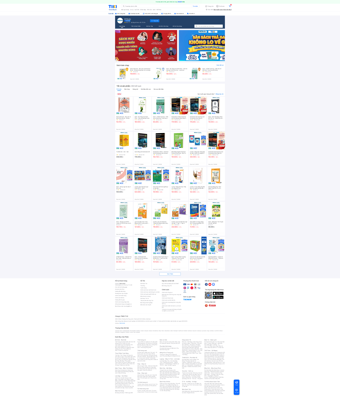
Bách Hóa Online (165, 381)
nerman (190, 330)
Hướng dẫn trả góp (120, 299)
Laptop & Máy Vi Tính (194, 350)
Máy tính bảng (122, 373)
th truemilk (133, 330)
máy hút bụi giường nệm (213, 390)
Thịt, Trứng (123, 355)
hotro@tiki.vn (128, 304)
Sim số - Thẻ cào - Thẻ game (195, 378)
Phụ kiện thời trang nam (169, 349)
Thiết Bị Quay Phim (213, 377)
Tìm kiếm (195, 6)
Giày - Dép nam (142, 373)
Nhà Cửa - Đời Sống (166, 368)
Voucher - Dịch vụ (187, 371)
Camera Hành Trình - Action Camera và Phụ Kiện (214, 373)
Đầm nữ (143, 341)
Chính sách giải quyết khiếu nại (148, 294)
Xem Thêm (170, 274)
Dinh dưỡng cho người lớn (124, 347)
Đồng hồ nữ (169, 354)
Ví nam (139, 390)
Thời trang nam (142, 350)
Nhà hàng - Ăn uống (190, 375)
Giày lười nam (140, 375)
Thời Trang (196, 341)
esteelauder (126, 330)
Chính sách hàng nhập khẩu (122, 302)
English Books (191, 392)
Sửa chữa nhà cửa (167, 371)
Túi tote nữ (147, 385)
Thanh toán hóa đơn (187, 373)
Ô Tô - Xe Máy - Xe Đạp (189, 381)
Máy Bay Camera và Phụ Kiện (214, 377)
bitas (221, 330)
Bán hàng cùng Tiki (167, 285)
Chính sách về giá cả (167, 292)
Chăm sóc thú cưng (165, 383)
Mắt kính (174, 348)
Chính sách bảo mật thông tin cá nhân (150, 292)
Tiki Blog (142, 285)
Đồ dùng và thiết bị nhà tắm (170, 374)
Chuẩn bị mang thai (123, 350)
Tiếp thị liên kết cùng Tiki (146, 300)
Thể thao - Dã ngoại (189, 344)
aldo (172, 330)
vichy (131, 332)
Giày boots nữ (143, 368)
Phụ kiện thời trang (165, 346)
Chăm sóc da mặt (119, 378)
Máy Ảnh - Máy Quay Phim (212, 368)
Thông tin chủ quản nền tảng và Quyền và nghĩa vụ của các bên (172, 310)
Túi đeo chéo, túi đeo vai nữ (144, 384)
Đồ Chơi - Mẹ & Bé (120, 340)
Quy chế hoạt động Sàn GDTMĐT (170, 283)
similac (212, 330)
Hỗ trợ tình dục (128, 386)
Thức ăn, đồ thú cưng (123, 363)
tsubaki (138, 332)
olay (208, 330)
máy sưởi (206, 383)
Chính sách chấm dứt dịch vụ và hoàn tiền (171, 306)
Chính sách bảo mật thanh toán (148, 290)
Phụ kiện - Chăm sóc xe (188, 383)
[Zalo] (213, 284)
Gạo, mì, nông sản (123, 359)
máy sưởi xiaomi (216, 389)
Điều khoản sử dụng (145, 296)
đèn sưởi (212, 383)
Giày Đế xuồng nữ (147, 370)
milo (163, 330)
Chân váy (148, 344)
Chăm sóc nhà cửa (124, 365)
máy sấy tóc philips (215, 385)
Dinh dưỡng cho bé (123, 346)
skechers (167, 330)
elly (160, 330)
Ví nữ (153, 384)
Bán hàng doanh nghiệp (146, 302)
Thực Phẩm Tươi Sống (121, 353)
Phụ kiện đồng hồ (167, 356)
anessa (199, 330)
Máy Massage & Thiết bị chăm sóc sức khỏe (125, 381)
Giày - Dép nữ (141, 364)
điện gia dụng (125, 9)
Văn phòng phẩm (195, 391)
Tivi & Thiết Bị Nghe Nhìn (191, 352)
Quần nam (147, 352)
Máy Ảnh (218, 378)
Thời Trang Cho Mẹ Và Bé (121, 341)
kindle (185, 330)
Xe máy (187, 385)
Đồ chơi (131, 341)
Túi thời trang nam (143, 388)
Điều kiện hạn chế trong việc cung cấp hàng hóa (171, 295)
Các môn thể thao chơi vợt (214, 360)
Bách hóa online (190, 349)
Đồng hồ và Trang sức (166, 352)
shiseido (117, 332)
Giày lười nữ (151, 368)
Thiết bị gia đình (129, 392)
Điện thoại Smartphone (121, 370)
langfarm (123, 332)
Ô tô (191, 385)
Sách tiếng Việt (186, 391)
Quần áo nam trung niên (147, 359)
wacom (194, 330)
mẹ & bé (136, 9)
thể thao (159, 9)
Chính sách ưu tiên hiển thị (168, 300)
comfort (217, 330)
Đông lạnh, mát (126, 358)
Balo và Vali (163, 340)
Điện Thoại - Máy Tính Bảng (123, 368)
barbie (138, 330)
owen (142, 330)
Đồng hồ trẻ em (176, 356)
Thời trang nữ (141, 340)
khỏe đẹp (143, 9)
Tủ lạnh (209, 343)
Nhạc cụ (172, 377)
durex (150, 330)
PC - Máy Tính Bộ (166, 365)
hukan (127, 332)
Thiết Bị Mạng (168, 363)
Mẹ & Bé (192, 347)
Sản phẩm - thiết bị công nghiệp (192, 351)
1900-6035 (122, 283)
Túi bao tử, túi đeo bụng (151, 392)
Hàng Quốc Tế (186, 340)
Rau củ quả (121, 356)
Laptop (174, 365)
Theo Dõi (155, 20)
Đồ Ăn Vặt (165, 387)
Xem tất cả (219, 65)
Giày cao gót (140, 366)
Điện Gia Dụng (119, 391)
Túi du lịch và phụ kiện (168, 341)
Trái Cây (117, 355)
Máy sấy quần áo (212, 347)
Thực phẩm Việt (128, 356)
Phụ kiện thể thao (214, 355)
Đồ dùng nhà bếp (119, 392)
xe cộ (131, 9)
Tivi (208, 346)
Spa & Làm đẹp (193, 374)
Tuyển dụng (143, 287)
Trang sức (162, 354)
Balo (161, 341)
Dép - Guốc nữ (148, 366)
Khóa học (195, 373)
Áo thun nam (140, 352)
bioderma (155, 330)
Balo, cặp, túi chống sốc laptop (170, 342)
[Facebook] (206, 284)
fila (134, 332)
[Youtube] (209, 284)
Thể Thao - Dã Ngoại (210, 350)
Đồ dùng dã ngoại (214, 353)
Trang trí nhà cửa (164, 370)
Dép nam (145, 376)
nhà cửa (149, 9)
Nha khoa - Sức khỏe (191, 377)
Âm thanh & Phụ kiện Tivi (210, 341)
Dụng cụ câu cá (212, 358)
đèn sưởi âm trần (211, 393)
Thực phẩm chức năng (123, 379)
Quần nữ (148, 341)
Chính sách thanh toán (167, 298)
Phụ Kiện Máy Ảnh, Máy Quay (211, 370)
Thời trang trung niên (145, 347)
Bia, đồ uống (121, 361)
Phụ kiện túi (153, 385)
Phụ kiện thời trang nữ (165, 348)
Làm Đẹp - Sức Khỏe (121, 376)
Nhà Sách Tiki (186, 389)
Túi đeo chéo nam (146, 390)
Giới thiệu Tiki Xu (144, 298)
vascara (117, 330)
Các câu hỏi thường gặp (121, 287)
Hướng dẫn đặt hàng (120, 291)
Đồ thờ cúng (166, 377)
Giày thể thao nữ (217, 362)
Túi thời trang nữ (142, 382)
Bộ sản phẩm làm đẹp (124, 387)
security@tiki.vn (128, 306)
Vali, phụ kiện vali (175, 343)
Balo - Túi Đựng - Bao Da (213, 374)
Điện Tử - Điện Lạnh (210, 340)
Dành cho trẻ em (122, 362)
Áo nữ (138, 341)
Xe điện (197, 383)
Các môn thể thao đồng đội (214, 359)
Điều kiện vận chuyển (145, 304)
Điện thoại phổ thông (123, 371)
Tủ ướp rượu (220, 347)
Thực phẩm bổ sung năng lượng (214, 363)
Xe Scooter (196, 385)
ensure (146, 330)
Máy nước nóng (214, 346)
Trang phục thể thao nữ (210, 352)
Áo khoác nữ (149, 343)
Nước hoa (120, 386)
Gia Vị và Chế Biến (167, 386)
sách (154, 9)
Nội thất (167, 373)
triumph (176, 330)
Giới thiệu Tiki (143, 283)
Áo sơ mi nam (147, 353)
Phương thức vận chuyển (121, 293)
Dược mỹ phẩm (129, 387)
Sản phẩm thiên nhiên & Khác (124, 382)
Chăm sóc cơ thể (122, 380)
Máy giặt (209, 344)
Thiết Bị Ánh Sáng (214, 371)
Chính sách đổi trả (119, 297)
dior (121, 330)
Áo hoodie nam (144, 355)
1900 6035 (122, 323)
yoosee (204, 330)
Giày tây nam (148, 375)
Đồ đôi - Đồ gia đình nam (149, 356)
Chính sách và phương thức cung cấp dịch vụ (171, 303)
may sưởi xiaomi (212, 387)
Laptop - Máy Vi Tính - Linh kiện (170, 359)
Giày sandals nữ (146, 367)
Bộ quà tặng (167, 390)
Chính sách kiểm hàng (120, 295)
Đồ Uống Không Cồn (169, 389)
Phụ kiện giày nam (145, 378)
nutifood (180, 330)
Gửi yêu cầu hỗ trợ (119, 289)
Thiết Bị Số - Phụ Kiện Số (189, 357)
